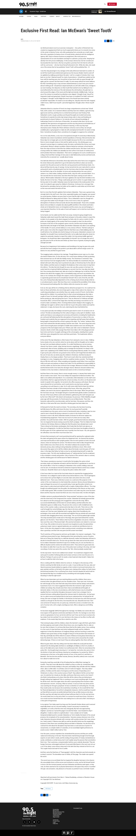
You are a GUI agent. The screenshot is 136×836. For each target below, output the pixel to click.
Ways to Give (56, 817)
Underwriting (56, 815)
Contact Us (67, 16)
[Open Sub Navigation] (24, 16)
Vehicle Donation (57, 814)
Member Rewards (57, 813)
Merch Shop (56, 810)
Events (52, 16)
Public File (55, 823)
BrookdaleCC (76, 16)
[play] (21, 11)
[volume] (26, 11)
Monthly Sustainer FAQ (58, 812)
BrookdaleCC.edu (78, 808)
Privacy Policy (56, 821)
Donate (112, 4)
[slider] (28, 11)
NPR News (48, 788)
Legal (54, 822)
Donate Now (56, 809)
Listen (29, 16)
